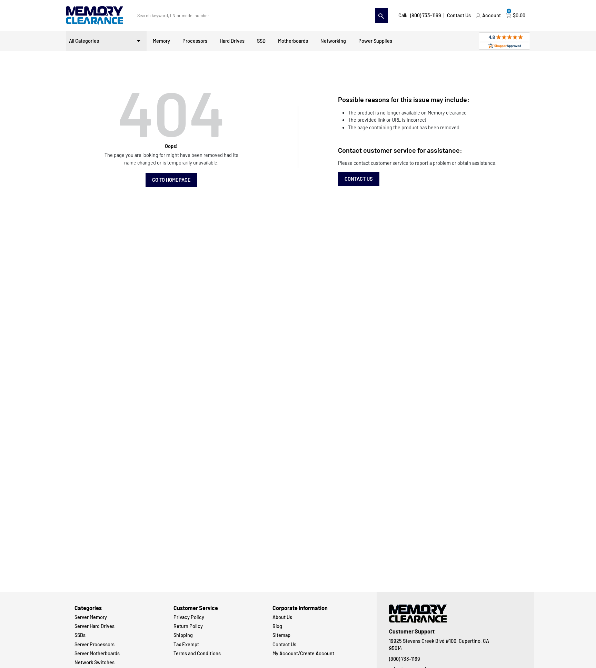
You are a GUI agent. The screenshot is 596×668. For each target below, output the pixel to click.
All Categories (84, 41)
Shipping (183, 635)
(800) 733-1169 (425, 15)
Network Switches (94, 662)
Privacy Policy (188, 617)
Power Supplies (375, 41)
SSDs (80, 635)
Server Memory (90, 617)
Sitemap (281, 635)
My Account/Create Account (303, 653)
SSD (261, 41)
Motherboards (293, 41)
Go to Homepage (171, 180)
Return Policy (188, 626)
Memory (161, 41)
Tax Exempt (186, 644)
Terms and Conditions (197, 653)
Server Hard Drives (94, 626)
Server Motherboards (97, 653)
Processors (194, 41)
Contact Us (459, 15)
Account (491, 15)
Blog (277, 626)
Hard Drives (232, 41)
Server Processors (94, 644)
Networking (333, 41)
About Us (282, 617)
